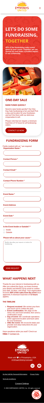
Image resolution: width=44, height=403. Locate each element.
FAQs (5, 334)
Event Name (9, 194)
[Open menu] (40, 8)
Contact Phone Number (14, 181)
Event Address (9, 205)
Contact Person (10, 159)
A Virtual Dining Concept (22, 360)
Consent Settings (22, 384)
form (21, 286)
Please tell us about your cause (17, 238)
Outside (9, 232)
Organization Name (12, 148)
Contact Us (14, 334)
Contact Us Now (16, 130)
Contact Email (9, 170)
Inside (8, 230)
